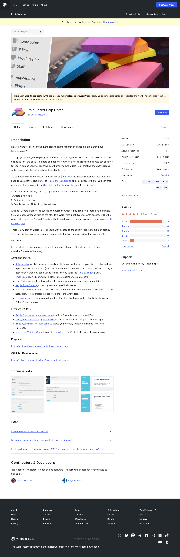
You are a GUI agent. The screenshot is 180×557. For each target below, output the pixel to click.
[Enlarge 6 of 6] (109, 397)
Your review (128, 246)
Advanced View (130, 195)
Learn (78, 510)
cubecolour (49, 319)
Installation (48, 127)
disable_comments (25, 323)
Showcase (48, 510)
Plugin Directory (18, 14)
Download (162, 112)
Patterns (47, 523)
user (166, 187)
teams (159, 187)
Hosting (14, 519)
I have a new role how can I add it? (29, 431)
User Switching (23, 281)
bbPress (145, 519)
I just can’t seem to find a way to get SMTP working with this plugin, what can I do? (55, 449)
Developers (80, 519)
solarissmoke (45, 323)
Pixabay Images (23, 298)
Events (110, 514)
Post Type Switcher (25, 289)
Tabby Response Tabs (27, 319)
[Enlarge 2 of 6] (40, 402)
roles (165, 182)
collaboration (148, 182)
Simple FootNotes (24, 315)
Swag (111, 523)
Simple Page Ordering (26, 285)
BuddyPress (146, 523)
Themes (47, 514)
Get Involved (113, 510)
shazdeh (58, 332)
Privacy (14, 523)
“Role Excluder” (86, 272)
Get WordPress (167, 5)
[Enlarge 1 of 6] (40, 380)
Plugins (46, 519)
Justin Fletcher (38, 114)
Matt (143, 514)
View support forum (132, 270)
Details (17, 127)
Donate (112, 519)
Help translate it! (111, 22)
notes (158, 182)
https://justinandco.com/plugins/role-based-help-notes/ (39, 346)
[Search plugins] (41, 32)
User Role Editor (51, 185)
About (14, 510)
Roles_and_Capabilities (59, 180)
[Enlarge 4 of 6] (75, 390)
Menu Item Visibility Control (29, 332)
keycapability (75, 480)
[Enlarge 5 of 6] (109, 380)
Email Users (21, 276)
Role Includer (22, 264)
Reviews (32, 127)
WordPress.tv (82, 523)
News (13, 514)
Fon (39, 539)
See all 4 (165, 175)
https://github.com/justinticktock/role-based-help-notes (40, 360)
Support (165, 127)
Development (68, 127)
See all (165, 246)
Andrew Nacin (45, 315)
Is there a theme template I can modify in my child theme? (41, 440)
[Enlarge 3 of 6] (75, 380)
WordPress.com (148, 510)
